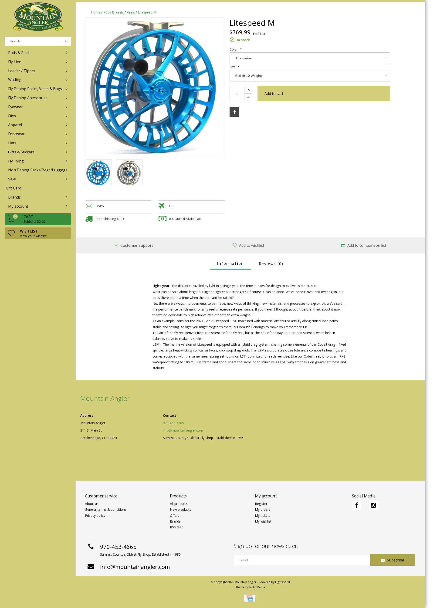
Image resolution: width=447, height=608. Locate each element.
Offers (174, 515)
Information (230, 263)
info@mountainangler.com (183, 430)
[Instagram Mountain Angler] (373, 505)
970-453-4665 (173, 423)
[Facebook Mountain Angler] (356, 505)
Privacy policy (95, 515)
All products (179, 503)
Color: (235, 49)
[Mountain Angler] (38, 17)
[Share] (234, 112)
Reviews (271, 263)
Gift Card (13, 188)
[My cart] (11, 221)
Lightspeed (282, 582)
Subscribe (395, 560)
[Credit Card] (250, 598)
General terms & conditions (105, 509)
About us (91, 503)
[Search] (66, 41)
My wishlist (263, 521)
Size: (234, 67)
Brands (175, 521)
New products (180, 509)
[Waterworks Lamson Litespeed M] (155, 87)
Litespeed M (147, 12)
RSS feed (176, 527)
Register (261, 503)
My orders (262, 509)
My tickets (262, 515)
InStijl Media (257, 587)
